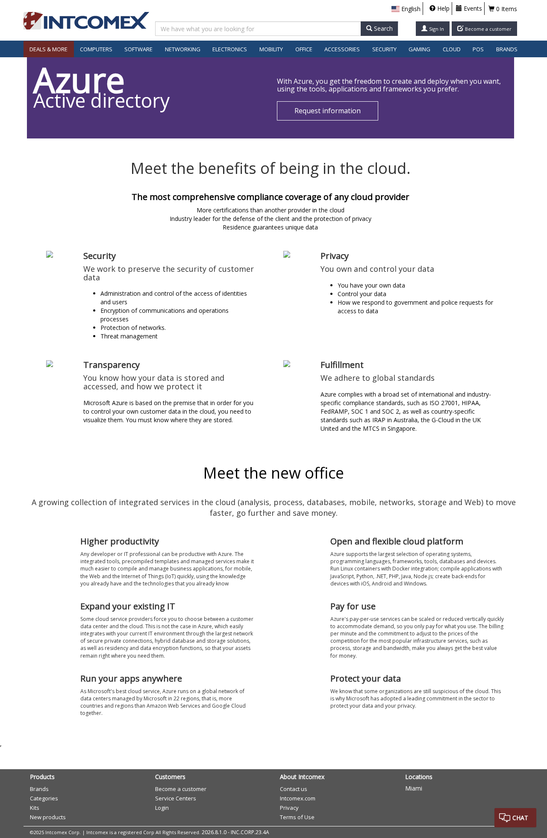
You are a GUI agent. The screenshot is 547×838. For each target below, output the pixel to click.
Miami (413, 788)
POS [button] (478, 49)
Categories (44, 798)
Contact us (293, 789)
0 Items (505, 9)
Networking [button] (182, 49)
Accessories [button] (342, 49)
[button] (406, 9)
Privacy (289, 808)
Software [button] (138, 49)
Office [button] (303, 49)
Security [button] (384, 49)
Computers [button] (96, 49)
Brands (507, 49)
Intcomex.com (297, 798)
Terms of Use (297, 817)
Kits (34, 808)
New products (48, 817)
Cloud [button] (452, 49)
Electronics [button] (229, 49)
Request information (327, 110)
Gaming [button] (419, 49)
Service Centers (175, 798)
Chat (520, 818)
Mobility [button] (271, 49)
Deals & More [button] (48, 49)
